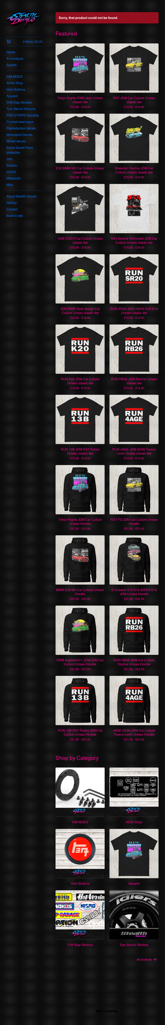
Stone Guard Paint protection (19, 150)
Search (11, 65)
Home (10, 52)
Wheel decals (16, 141)
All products (14, 58)
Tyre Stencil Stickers (20, 108)
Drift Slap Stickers (19, 102)
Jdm (9, 158)
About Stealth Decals (21, 196)
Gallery (11, 202)
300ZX (11, 171)
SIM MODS (14, 76)
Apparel (12, 95)
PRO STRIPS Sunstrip (22, 115)
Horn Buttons (15, 89)
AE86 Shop (14, 83)
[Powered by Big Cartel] (107, 1011)
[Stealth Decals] (24, 21)
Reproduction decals (21, 128)
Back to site (14, 215)
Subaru (11, 165)
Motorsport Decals (19, 134)
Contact (12, 209)
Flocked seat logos (19, 121)
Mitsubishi (13, 178)
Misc (9, 184)
